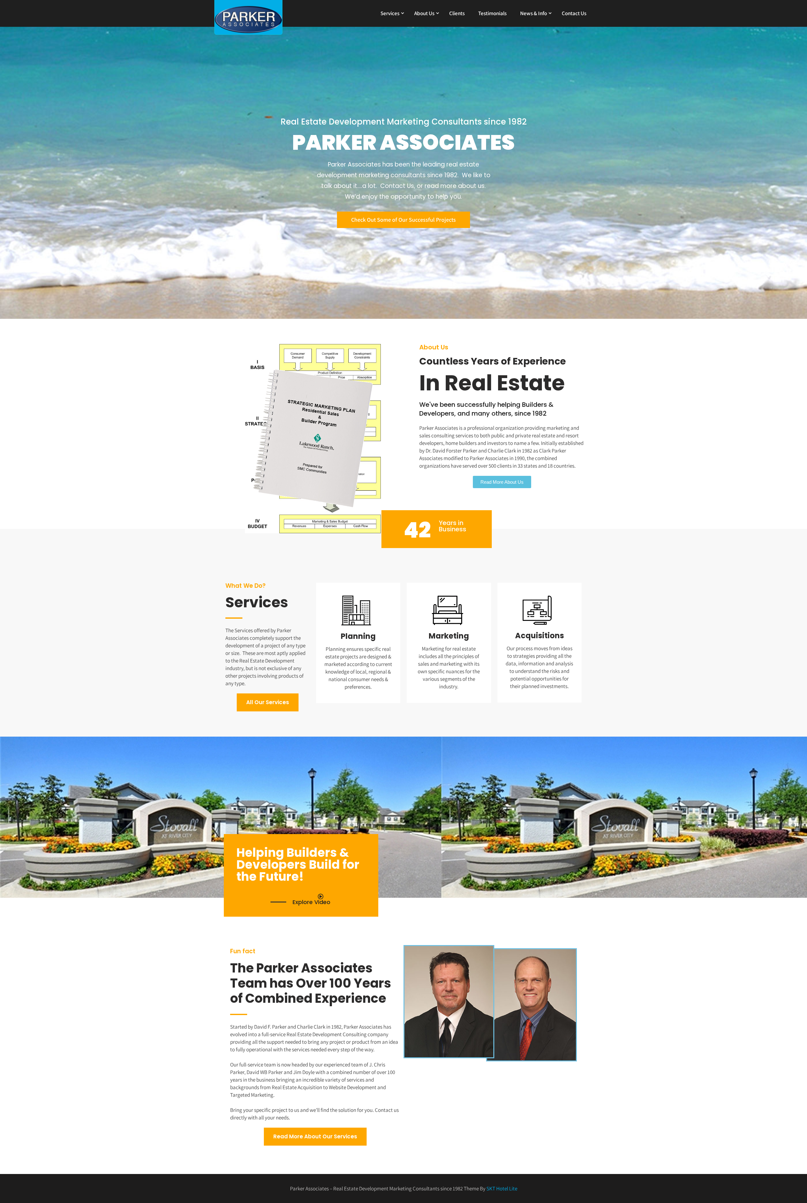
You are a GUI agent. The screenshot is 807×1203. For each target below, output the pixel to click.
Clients (457, 13)
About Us (424, 13)
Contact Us (574, 13)
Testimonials (492, 13)
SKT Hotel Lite (501, 1188)
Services (389, 13)
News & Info (533, 13)
